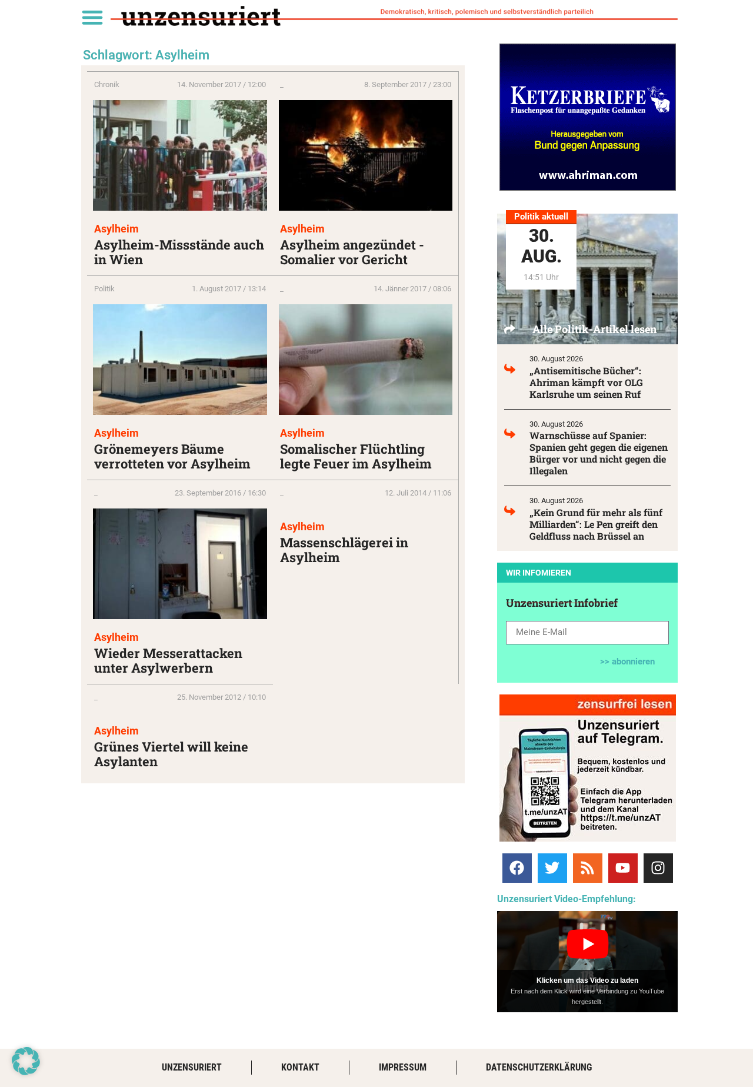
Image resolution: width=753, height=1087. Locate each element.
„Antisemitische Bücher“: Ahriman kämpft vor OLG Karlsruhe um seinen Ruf (586, 382)
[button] (92, 17)
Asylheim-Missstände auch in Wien (179, 252)
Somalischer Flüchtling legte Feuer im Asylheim (356, 456)
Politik (104, 288)
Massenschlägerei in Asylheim (344, 550)
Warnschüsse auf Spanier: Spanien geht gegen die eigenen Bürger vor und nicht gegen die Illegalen (598, 453)
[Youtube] (623, 868)
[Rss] (587, 868)
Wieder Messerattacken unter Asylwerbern (168, 660)
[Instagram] (658, 868)
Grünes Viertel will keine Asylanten (171, 754)
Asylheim (116, 228)
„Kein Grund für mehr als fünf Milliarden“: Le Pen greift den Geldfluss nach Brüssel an (595, 524)
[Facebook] (517, 868)
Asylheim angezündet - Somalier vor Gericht (352, 252)
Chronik (106, 84)
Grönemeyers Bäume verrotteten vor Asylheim (172, 456)
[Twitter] (552, 868)
